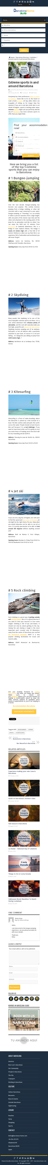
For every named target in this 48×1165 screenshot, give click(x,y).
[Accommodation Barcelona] (24, 711)
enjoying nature (16, 619)
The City (10, 1075)
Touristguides (20, 732)
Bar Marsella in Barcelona (26, 742)
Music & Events (13, 1099)
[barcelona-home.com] (24, 12)
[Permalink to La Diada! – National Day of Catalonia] (24, 846)
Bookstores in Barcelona (21, 738)
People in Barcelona (15, 1072)
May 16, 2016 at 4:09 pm (22, 920)
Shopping (11, 1122)
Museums (11, 1095)
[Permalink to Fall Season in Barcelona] (24, 821)
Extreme (30, 729)
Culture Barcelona (14, 1092)
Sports (10, 91)
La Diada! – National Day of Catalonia (22, 849)
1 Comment (25, 93)
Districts (11, 1061)
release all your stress (31, 327)
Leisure (36, 90)
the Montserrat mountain (17, 634)
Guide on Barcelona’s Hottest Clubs (21, 798)
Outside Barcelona (14, 1102)
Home (13, 57)
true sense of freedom (30, 520)
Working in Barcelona (15, 1082)
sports (16, 109)
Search (24, 50)
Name (11, 966)
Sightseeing (12, 1106)
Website (11, 979)
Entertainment (22, 729)
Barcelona (11, 226)
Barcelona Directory (22, 57)
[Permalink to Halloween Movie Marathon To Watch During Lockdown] (24, 896)
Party (10, 1119)
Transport (11, 1079)
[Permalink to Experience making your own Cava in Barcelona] (24, 769)
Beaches (11, 1115)
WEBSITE (14, 696)
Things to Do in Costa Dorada (19, 874)
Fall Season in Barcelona (17, 824)
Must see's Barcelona (15, 1065)
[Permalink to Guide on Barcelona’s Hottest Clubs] (24, 796)
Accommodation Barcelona (24, 706)
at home (20, 101)
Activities (33, 57)
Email (11, 973)
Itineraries (30, 90)
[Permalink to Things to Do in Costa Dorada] (24, 871)
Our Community (13, 1068)
